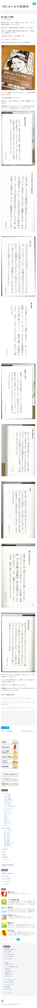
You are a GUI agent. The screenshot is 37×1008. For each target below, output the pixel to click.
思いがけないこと (8, 823)
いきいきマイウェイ (13, 688)
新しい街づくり (7, 839)
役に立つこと (7, 821)
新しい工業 (6, 835)
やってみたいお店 (8, 830)
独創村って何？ (11, 892)
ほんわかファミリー (8, 801)
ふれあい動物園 (7, 799)
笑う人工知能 (5, 876)
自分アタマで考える (8, 865)
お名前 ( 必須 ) (28, 698)
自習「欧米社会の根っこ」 (28, 731)
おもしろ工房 (7, 797)
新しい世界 (6, 834)
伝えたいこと (7, 814)
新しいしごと (7, 832)
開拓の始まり (11, 922)
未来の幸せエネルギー (9, 842)
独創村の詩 (10, 907)
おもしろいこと (7, 811)
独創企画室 (4, 857)
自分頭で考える (8, 989)
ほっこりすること (8, 813)
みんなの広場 (7, 802)
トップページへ (8, 992)
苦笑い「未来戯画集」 (7, 731)
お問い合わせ (11, 930)
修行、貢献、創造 (6, 878)
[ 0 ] (3, 19)
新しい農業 (6, 840)
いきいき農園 (7, 795)
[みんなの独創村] (18, 8)
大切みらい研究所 (6, 828)
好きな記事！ (5, 849)
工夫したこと (7, 820)
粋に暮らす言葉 (7, 17)
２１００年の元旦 (6, 881)
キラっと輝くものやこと (27, 688)
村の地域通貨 (7, 844)
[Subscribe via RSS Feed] (2, 1001)
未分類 (3, 851)
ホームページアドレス (29, 708)
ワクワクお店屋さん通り (9, 806)
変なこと (6, 816)
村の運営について (12, 915)
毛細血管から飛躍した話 (8, 873)
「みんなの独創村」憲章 (13, 899)
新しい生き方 (7, 837)
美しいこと (6, 825)
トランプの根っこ (6, 884)
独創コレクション (8, 846)
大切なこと (6, 818)
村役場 (3, 854)
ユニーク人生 (15, 690)
